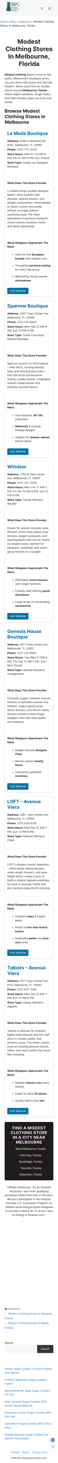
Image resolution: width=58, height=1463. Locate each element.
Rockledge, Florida (30, 1161)
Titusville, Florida (30, 1168)
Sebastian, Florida (30, 1174)
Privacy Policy (39, 1452)
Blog (13, 21)
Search (9, 1342)
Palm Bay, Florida (30, 1155)
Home (3, 21)
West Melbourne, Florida (30, 1148)
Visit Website (18, 290)
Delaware (24, 21)
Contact (15, 1452)
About (25, 1452)
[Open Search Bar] (42, 8)
